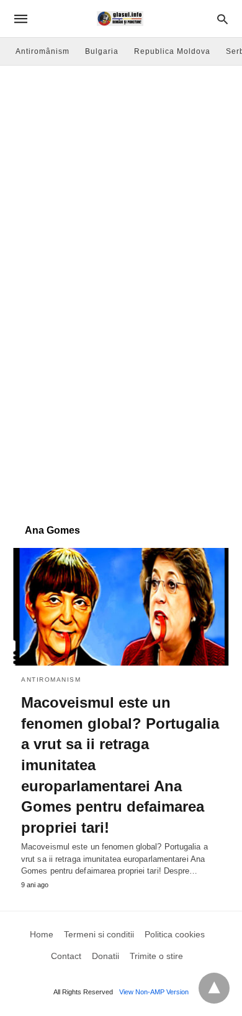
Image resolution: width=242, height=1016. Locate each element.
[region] (121, 412)
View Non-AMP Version (154, 992)
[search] (222, 19)
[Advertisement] (121, 192)
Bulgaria (102, 51)
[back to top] (214, 988)
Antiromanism (51, 679)
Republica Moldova (172, 51)
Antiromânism (42, 51)
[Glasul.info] (120, 18)
